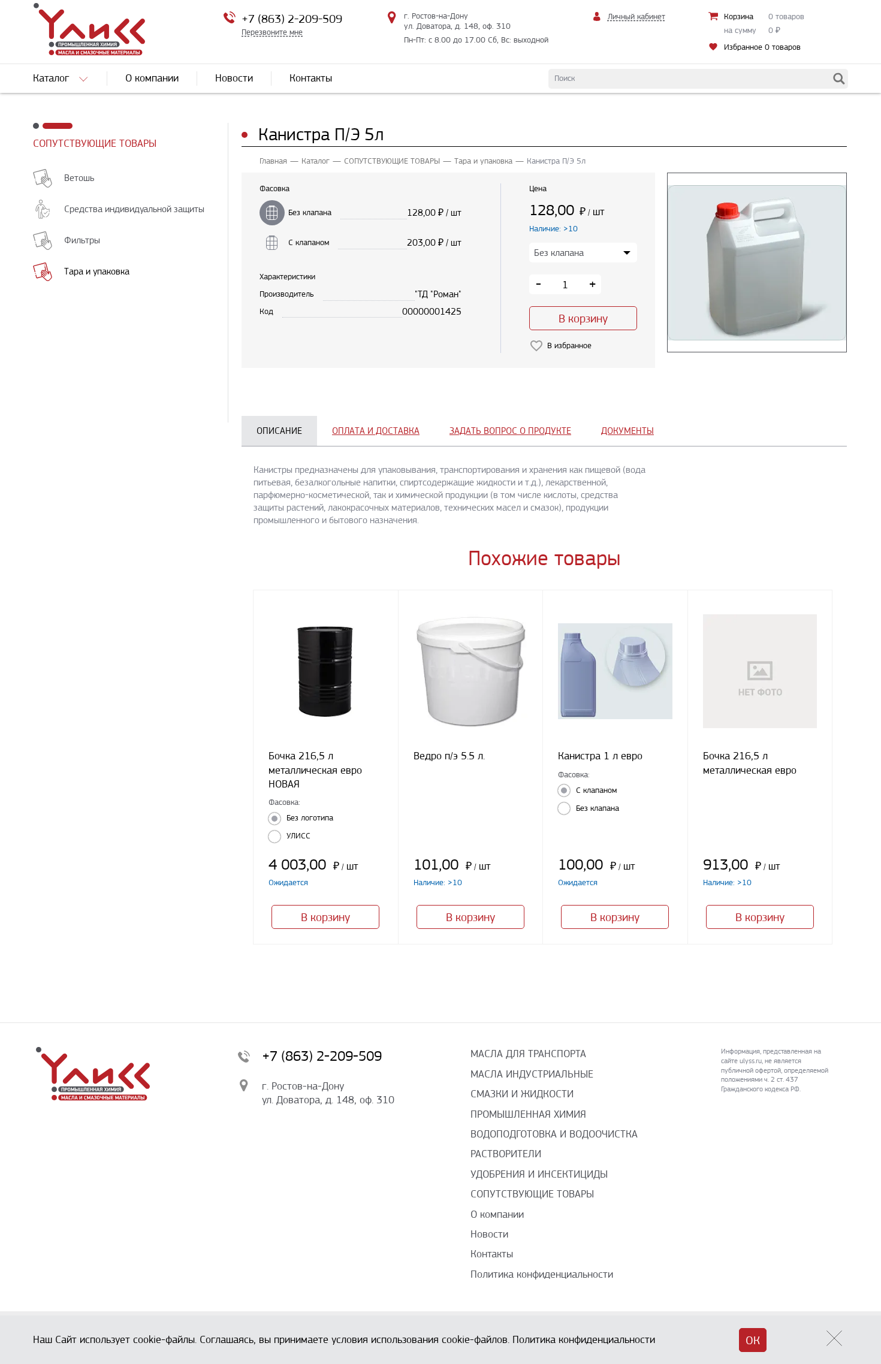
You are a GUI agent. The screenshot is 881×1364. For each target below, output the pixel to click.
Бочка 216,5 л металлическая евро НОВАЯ (315, 770)
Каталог (315, 160)
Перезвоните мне (272, 32)
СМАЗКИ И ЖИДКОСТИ (522, 1094)
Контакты (491, 1254)
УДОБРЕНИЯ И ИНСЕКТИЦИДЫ (539, 1174)
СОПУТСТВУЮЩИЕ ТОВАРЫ (94, 143)
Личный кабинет (636, 16)
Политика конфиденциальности (541, 1274)
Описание (279, 431)
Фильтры (82, 240)
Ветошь (79, 178)
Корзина (738, 16)
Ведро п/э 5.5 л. (449, 756)
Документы (627, 431)
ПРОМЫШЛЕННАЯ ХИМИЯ (528, 1114)
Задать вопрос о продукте (510, 431)
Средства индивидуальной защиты (134, 209)
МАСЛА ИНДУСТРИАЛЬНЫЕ (531, 1074)
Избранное (762, 47)
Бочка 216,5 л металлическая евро (749, 762)
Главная (273, 160)
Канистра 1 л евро (600, 756)
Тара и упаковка (96, 271)
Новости (489, 1234)
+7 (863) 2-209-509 (292, 19)
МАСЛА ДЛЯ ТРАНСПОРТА (528, 1054)
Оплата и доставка (376, 431)
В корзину (583, 318)
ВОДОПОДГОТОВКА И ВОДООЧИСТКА (554, 1134)
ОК (753, 1340)
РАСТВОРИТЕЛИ (505, 1154)
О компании (497, 1214)
